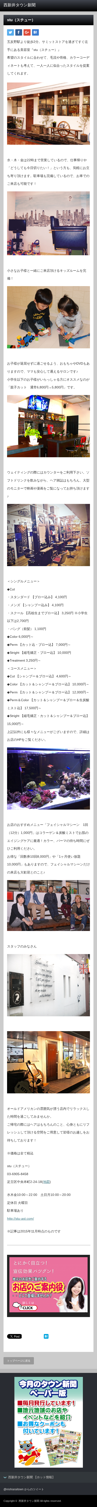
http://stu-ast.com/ (20, 1218)
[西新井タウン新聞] (23, 5)
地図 (46, 1182)
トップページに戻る (18, 1360)
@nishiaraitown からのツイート (24, 1489)
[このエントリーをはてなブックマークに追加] (46, 1337)
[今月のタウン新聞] (48, 1466)
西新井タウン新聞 (29, 1500)
